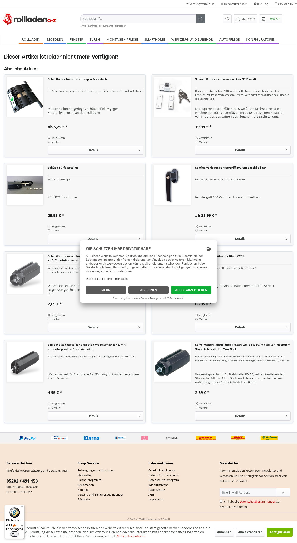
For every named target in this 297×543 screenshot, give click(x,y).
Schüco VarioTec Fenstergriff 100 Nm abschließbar (230, 167)
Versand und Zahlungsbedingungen (101, 494)
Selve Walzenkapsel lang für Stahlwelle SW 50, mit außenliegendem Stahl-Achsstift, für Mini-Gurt (242, 347)
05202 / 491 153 (22, 481)
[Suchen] (200, 18)
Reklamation (86, 485)
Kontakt (83, 490)
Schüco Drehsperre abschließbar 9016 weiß (225, 79)
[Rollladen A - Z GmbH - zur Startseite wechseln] (29, 19)
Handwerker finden (235, 4)
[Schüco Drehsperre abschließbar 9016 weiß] (172, 97)
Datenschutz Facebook (163, 475)
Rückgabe (84, 499)
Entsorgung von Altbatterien (96, 470)
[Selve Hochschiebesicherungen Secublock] (25, 97)
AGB (151, 494)
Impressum (155, 499)
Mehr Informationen (131, 536)
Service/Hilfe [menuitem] (285, 3)
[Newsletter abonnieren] (283, 492)
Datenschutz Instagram (163, 480)
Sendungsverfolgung (201, 4)
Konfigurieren (279, 532)
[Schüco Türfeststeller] (25, 185)
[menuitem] (142, 20)
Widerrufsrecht (158, 485)
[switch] (14, 534)
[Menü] (22, 507)
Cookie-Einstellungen (162, 470)
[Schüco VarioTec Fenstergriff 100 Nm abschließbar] (172, 185)
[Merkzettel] (227, 18)
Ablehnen (224, 532)
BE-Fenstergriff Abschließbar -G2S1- (220, 256)
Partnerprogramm (89, 480)
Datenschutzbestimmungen (258, 501)
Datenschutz (156, 490)
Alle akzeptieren (250, 532)
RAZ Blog (262, 4)
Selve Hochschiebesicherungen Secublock (77, 79)
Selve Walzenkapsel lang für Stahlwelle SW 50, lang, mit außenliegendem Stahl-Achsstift (87, 347)
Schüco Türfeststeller (63, 167)
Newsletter (85, 475)
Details (93, 150)
